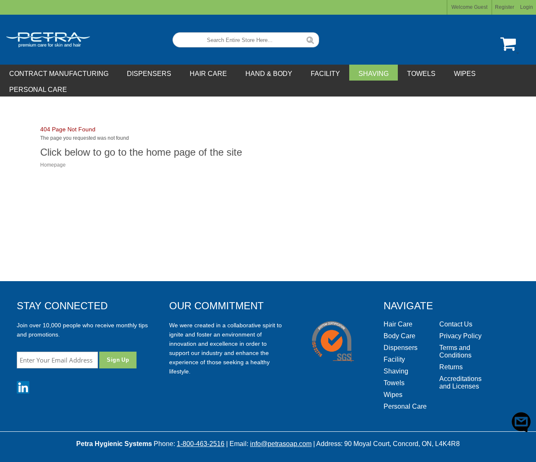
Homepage (53, 165)
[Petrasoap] (45, 39)
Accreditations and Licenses (460, 382)
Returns (451, 367)
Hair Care (398, 324)
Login (526, 7)
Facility (394, 359)
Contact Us (455, 324)
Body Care (399, 335)
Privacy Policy (460, 335)
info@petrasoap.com (281, 443)
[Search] (310, 39)
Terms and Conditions (455, 351)
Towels (394, 382)
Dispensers (400, 347)
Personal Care (405, 406)
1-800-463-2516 (200, 443)
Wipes (393, 394)
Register (504, 7)
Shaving (396, 371)
